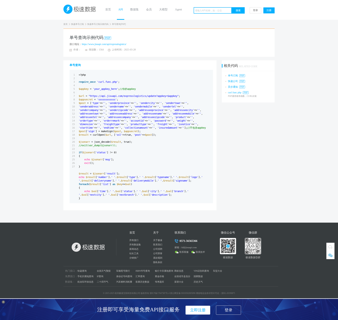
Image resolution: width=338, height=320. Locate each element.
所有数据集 (135, 244)
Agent (178, 9)
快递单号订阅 (77, 24)
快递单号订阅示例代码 (97, 24)
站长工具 (134, 253)
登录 (255, 10)
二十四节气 (102, 281)
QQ (330, 247)
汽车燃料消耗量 (124, 281)
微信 (330, 255)
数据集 (134, 9)
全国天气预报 (104, 271)
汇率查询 (140, 276)
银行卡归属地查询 (164, 271)
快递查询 (82, 271)
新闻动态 (134, 249)
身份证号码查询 (124, 276)
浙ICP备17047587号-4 (160, 293)
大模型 (163, 9)
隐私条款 (157, 262)
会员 (149, 9)
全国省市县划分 (182, 276)
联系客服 (184, 252)
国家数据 (198, 276)
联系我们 (157, 244)
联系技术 (200, 252)
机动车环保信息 (85, 281)
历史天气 (198, 281)
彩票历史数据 (142, 281)
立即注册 (198, 310)
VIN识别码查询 (201, 271)
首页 (108, 9)
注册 (269, 10)
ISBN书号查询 (143, 271)
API (120, 9)
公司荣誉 (157, 253)
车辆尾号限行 (123, 271)
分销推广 (134, 257)
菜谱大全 (178, 281)
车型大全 (217, 271)
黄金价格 (159, 276)
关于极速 (157, 240)
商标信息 (178, 271)
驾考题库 (159, 281)
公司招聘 (157, 249)
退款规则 (157, 257)
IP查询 (100, 276)
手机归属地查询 (85, 276)
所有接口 (134, 240)
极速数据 (81, 10)
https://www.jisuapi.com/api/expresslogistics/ (104, 44)
